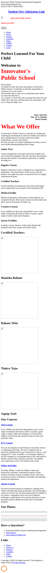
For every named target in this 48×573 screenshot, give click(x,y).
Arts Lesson (7, 425)
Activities (9, 39)
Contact (9, 45)
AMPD (9, 43)
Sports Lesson (8, 484)
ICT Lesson (7, 443)
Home (8, 32)
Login (8, 48)
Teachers (9, 550)
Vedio (8, 554)
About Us (10, 547)
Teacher (9, 37)
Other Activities (8, 465)
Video (8, 41)
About (8, 34)
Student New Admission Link (24, 11)
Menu (4, 28)
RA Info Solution (18, 563)
